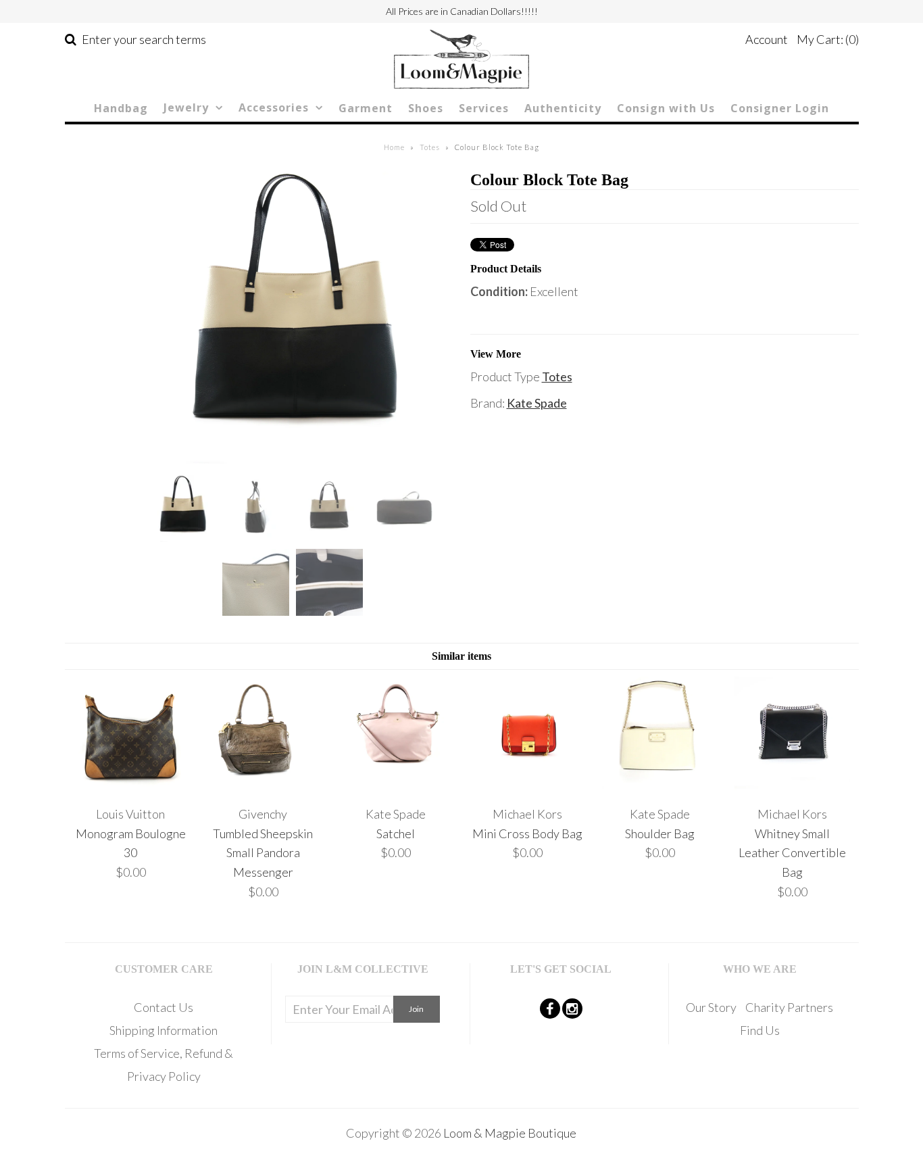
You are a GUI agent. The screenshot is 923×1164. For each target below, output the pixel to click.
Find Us (760, 1030)
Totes (430, 147)
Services (484, 108)
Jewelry (186, 107)
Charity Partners (789, 1007)
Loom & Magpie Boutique (509, 1132)
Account (766, 39)
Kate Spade (537, 402)
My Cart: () (828, 39)
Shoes (425, 108)
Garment (366, 108)
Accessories (274, 107)
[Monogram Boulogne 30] (131, 787)
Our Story (711, 1007)
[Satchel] (395, 787)
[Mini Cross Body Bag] (527, 787)
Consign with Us (666, 108)
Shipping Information (163, 1030)
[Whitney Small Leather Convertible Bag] (792, 787)
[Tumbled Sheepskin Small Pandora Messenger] (263, 787)
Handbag (121, 108)
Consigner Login (779, 108)
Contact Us (163, 1007)
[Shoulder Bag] (660, 787)
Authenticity (562, 108)
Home (394, 147)
